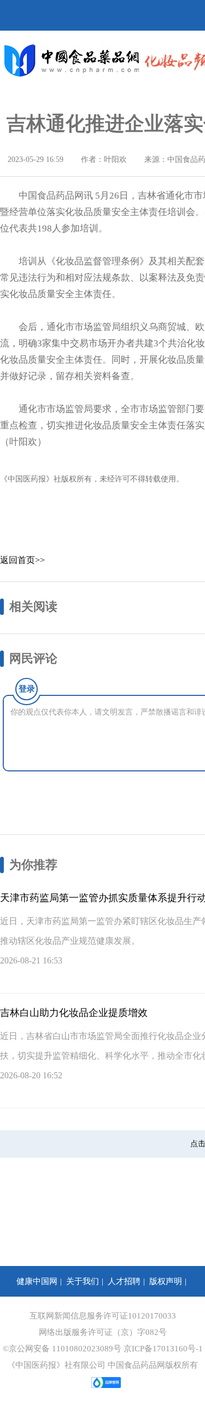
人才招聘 (124, 1281)
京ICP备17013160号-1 (163, 1348)
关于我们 (82, 1281)
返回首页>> (22, 560)
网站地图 (183, 1312)
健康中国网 (36, 1281)
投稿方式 (17, 1312)
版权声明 (165, 1281)
